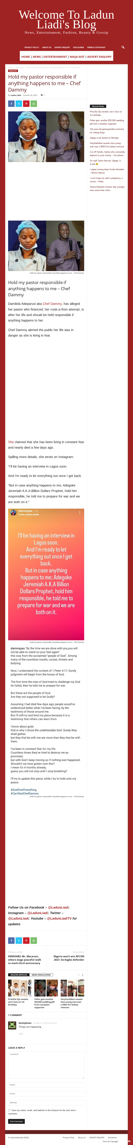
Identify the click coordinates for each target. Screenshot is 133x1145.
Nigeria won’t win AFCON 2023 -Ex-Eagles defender (69, 958)
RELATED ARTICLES (19, 975)
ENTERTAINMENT (55, 57)
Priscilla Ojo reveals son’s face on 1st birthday (18, 1002)
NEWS (37, 57)
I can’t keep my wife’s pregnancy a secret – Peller (106, 180)
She (11, 442)
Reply (21, 1034)
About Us (46, 47)
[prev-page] (78, 975)
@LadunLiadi (58, 907)
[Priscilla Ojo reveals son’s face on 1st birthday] (20, 988)
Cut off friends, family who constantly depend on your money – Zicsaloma (107, 154)
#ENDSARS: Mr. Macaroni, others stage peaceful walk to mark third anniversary (24, 960)
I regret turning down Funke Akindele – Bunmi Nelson (107, 171)
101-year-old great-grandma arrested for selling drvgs (107, 131)
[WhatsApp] (33, 103)
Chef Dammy (52, 303)
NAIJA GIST (77, 57)
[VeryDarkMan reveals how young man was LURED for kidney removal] (72, 988)
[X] (19, 103)
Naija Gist (20, 67)
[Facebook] (11, 103)
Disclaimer (78, 47)
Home (10, 67)
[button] (123, 47)
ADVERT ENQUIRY (62, 47)
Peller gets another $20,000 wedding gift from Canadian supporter (44, 1003)
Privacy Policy (31, 47)
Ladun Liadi (16, 95)
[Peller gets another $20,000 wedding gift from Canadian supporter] (46, 988)
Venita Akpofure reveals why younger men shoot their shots (107, 188)
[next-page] (82, 975)
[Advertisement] (46, 170)
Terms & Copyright (96, 47)
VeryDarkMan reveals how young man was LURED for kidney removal (72, 1003)
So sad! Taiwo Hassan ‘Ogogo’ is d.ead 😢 (105, 162)
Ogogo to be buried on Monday (104, 138)
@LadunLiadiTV (59, 918)
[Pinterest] (26, 103)
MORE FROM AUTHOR (41, 975)
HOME (25, 57)
